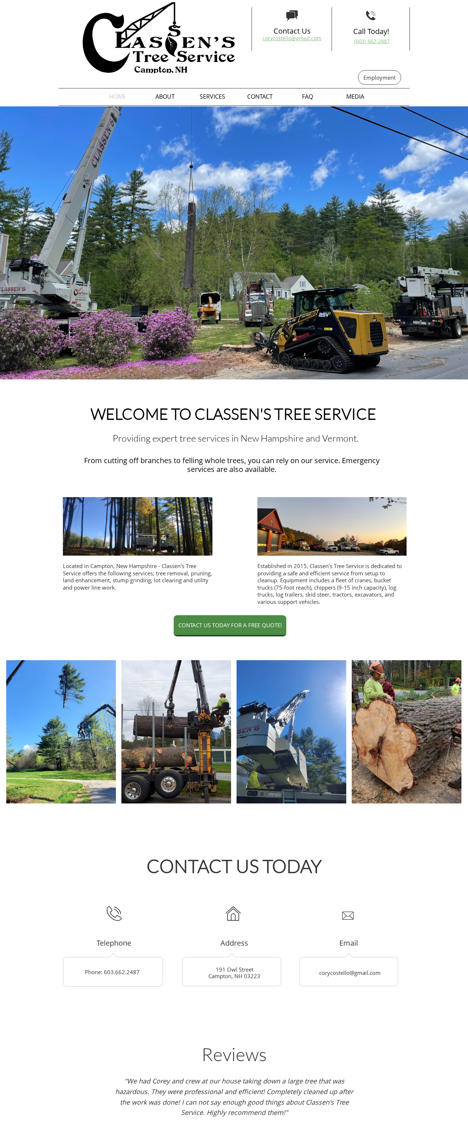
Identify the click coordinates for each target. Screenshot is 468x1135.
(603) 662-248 (370, 41)
